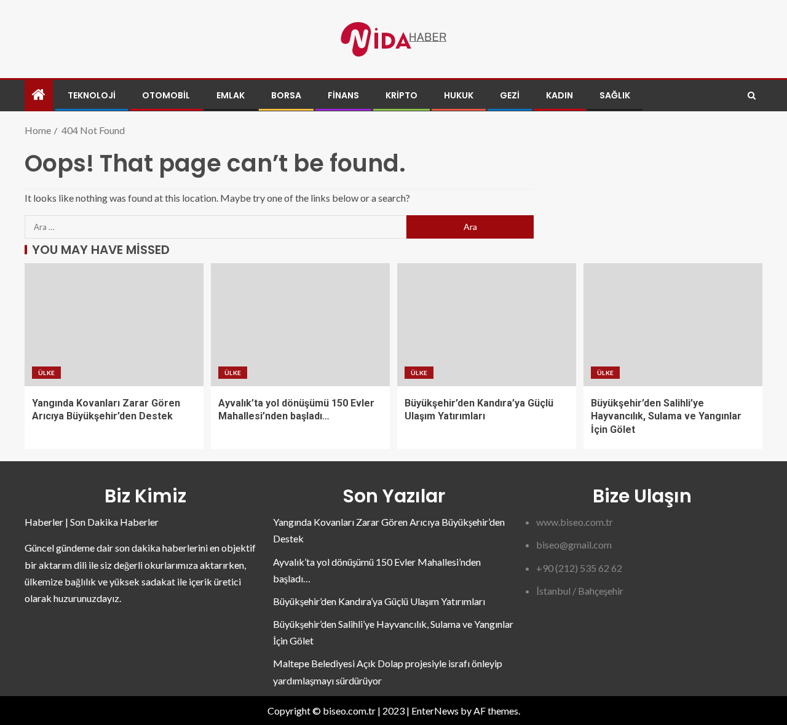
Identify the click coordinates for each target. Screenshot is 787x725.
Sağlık (614, 95)
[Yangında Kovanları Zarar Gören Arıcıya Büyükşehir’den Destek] (114, 324)
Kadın (559, 95)
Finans (343, 95)
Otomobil (166, 95)
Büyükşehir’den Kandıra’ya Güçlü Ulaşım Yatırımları (379, 601)
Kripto (401, 95)
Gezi (510, 95)
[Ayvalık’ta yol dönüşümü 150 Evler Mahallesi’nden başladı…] (300, 324)
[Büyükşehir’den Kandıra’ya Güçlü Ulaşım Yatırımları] (486, 324)
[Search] (751, 96)
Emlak (230, 95)
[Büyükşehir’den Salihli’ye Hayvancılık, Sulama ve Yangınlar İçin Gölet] (672, 324)
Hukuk (458, 95)
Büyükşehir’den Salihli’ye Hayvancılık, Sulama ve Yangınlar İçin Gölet (666, 416)
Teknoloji (92, 95)
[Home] (38, 95)
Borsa (286, 95)
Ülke (46, 372)
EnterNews (435, 710)
